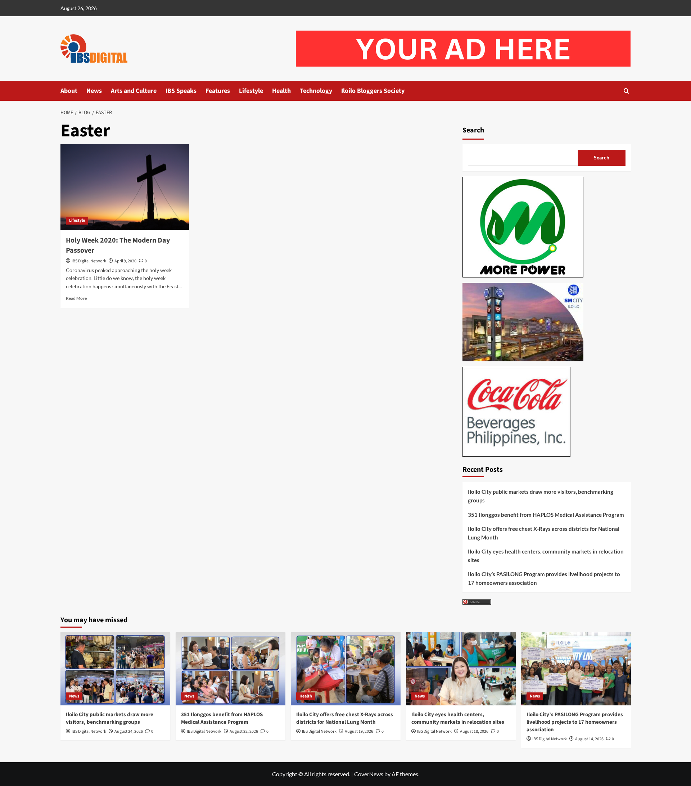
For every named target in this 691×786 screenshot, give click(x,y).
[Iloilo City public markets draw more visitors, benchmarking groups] (115, 668)
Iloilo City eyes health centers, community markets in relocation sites (546, 555)
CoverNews (368, 774)
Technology (316, 90)
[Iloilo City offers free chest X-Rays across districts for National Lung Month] (346, 668)
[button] (626, 91)
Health (281, 90)
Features (218, 90)
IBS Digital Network (89, 261)
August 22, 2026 (244, 731)
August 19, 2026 (359, 731)
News (94, 90)
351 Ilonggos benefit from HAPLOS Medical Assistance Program (546, 514)
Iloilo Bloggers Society (373, 90)
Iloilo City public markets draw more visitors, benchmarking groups (540, 495)
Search (473, 130)
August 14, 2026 (589, 739)
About (68, 90)
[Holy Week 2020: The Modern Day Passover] (124, 187)
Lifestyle (251, 90)
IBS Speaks (181, 90)
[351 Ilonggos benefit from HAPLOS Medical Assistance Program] (230, 668)
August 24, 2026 (128, 731)
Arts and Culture (134, 90)
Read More (76, 298)
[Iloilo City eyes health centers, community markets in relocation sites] (461, 668)
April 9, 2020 (125, 261)
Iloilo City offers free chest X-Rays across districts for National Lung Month (543, 533)
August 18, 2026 (474, 731)
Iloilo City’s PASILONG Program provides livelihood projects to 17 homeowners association (544, 578)
